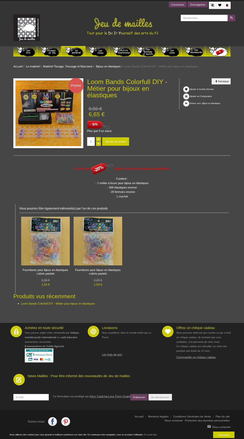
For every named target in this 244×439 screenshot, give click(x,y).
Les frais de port (112, 354)
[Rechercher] (231, 18)
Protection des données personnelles (207, 420)
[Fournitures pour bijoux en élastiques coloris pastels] (45, 240)
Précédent (224, 82)
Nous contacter (174, 420)
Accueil (17, 66)
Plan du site (223, 416)
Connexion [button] (177, 4)
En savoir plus (150, 434)
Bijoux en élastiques (108, 66)
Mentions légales (158, 416)
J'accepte (224, 434)
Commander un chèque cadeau (196, 357)
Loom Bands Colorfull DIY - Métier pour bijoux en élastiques (58, 303)
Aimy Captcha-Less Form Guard (110, 396)
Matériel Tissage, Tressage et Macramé (67, 66)
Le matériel (33, 66)
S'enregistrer (197, 4)
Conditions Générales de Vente (192, 416)
